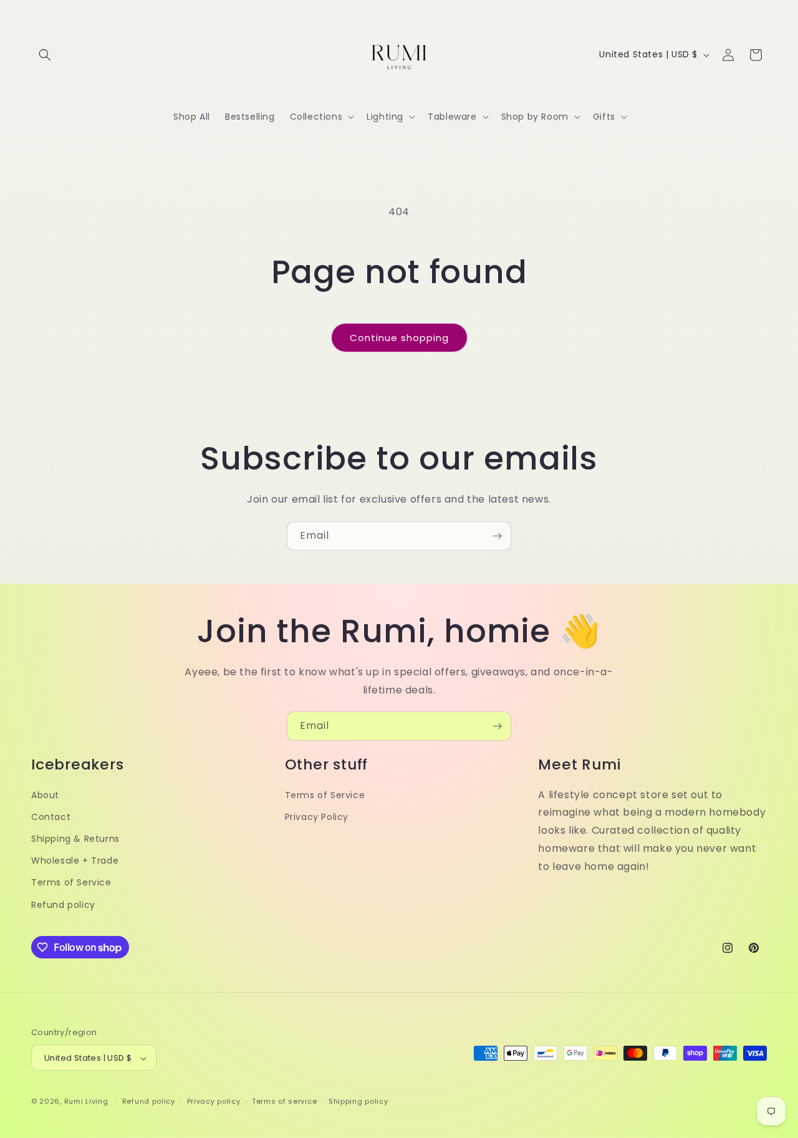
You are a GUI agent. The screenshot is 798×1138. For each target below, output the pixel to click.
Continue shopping (399, 337)
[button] (45, 55)
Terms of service (284, 1101)
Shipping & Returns (75, 838)
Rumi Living (86, 1102)
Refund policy (63, 905)
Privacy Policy (317, 817)
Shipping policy (358, 1101)
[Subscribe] (497, 536)
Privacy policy (214, 1101)
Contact (50, 817)
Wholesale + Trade (74, 861)
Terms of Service (71, 883)
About (45, 795)
